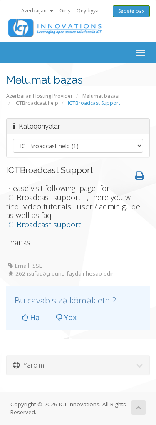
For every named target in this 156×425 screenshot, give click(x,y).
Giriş (64, 10)
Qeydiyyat (88, 10)
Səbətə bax (131, 11)
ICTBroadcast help (36, 103)
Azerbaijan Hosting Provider (39, 95)
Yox (69, 317)
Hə (34, 317)
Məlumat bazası (100, 95)
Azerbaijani (35, 10)
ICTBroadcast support (44, 224)
